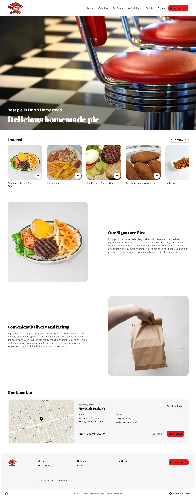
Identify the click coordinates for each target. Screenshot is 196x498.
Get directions (174, 406)
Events (149, 8)
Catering (103, 8)
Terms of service (45, 480)
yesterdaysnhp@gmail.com (129, 422)
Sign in (162, 8)
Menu (90, 8)
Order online (175, 433)
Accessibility (63, 480)
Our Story (117, 8)
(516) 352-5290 (123, 418)
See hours (157, 434)
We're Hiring (134, 8)
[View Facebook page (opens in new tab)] (6, 493)
